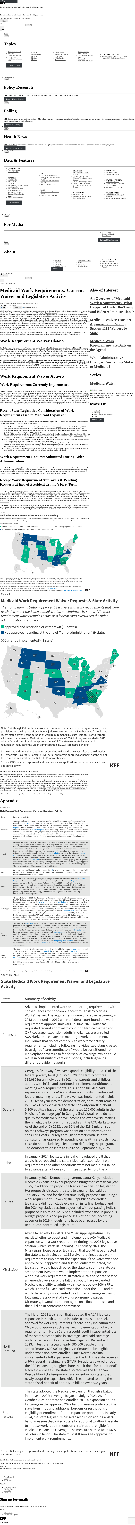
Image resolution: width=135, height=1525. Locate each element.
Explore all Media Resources (109, 240)
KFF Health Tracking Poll (49, 175)
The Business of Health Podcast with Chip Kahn (18, 186)
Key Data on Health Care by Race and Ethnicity (82, 197)
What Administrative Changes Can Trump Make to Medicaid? (111, 362)
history (25, 332)
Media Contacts (106, 232)
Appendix (9, 423)
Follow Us (10, 18)
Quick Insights (12, 180)
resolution (22, 428)
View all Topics (97, 419)
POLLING (44, 173)
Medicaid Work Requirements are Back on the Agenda (110, 345)
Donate (28, 18)
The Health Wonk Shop (15, 189)
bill (36, 448)
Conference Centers (20, 18)
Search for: (3, 25)
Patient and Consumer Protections (61, 55)
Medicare (34, 60)
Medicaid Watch (103, 383)
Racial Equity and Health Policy (83, 52)
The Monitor (12, 181)
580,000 (35, 437)
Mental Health (59, 53)
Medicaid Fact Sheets (112, 182)
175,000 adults (13, 398)
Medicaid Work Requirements (22, 1468)
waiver (37, 364)
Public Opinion (59, 58)
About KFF (56, 269)
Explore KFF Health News (14, 148)
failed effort (12, 439)
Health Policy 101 (13, 183)
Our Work (58, 264)
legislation (18, 434)
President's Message (108, 261)
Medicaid (34, 58)
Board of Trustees (60, 266)
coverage (58, 427)
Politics (34, 1468)
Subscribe (3, 18)
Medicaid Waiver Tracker (81, 176)
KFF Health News (10, 145)
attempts (54, 313)
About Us (58, 261)
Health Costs (12, 57)
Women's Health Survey (48, 184)
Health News (8, 126)
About (6, 242)
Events (80, 262)
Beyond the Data (13, 172)
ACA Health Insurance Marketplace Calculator (15, 191)
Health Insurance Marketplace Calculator (114, 56)
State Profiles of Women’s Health (116, 198)
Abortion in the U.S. (79, 194)
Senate (9, 446)
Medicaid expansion (58, 320)
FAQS (43, 190)
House (86, 445)
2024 (9, 393)
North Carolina (78, 436)
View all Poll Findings (13, 125)
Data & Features (9, 150)
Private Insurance (60, 60)
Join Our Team (82, 266)
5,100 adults (75, 397)
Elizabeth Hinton (11, 303)
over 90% (75, 400)
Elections (11, 53)
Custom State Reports (112, 174)
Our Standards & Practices (110, 263)
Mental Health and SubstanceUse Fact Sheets (115, 184)
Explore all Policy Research (15, 99)
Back (6, 35)
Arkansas (3, 351)
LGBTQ (34, 56)
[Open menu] (1, 23)
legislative (48, 313)
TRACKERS (77, 171)
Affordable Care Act (14, 52)
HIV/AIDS (34, 53)
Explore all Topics (14, 65)
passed (60, 430)
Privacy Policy (8, 1513)
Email (10, 307)
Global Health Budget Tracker (82, 181)
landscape (18, 334)
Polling (6, 101)
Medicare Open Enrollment (49, 195)
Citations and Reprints (108, 234)
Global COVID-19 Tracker (81, 183)
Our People (58, 262)
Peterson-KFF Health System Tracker (113, 58)
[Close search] (2, 27)
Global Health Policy (14, 55)
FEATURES (12, 178)
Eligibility (9, 1468)
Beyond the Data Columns (110, 265)
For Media (7, 214)
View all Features (13, 202)
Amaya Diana (33, 303)
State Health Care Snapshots (114, 187)
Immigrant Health (36, 54)
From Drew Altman (14, 170)
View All (104, 267)
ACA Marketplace (7, 470)
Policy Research (9, 77)
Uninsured (81, 59)
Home (2, 283)
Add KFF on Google (30, 307)
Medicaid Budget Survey (16, 197)
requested (19, 468)
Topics (6, 34)
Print (3, 307)
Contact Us (81, 264)
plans (10, 314)
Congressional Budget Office (17, 316)
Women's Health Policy (85, 61)
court (6, 353)
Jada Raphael (21, 303)
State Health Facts (111, 172)
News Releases (106, 236)
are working (69, 325)
